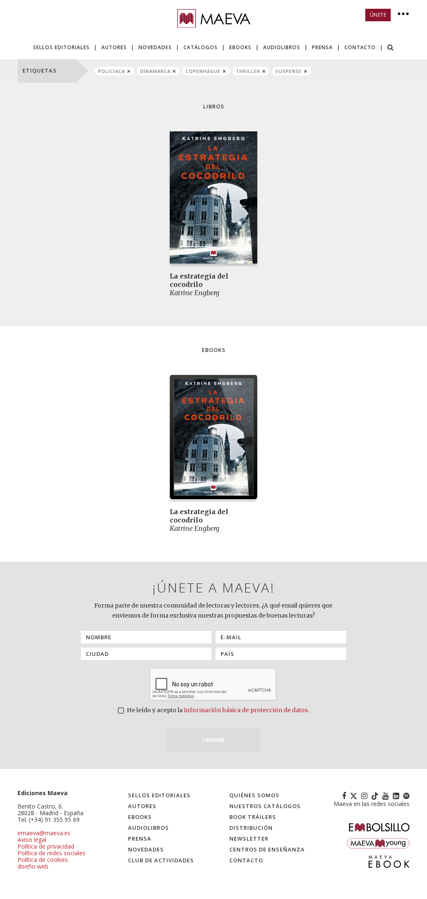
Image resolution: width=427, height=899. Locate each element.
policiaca (111, 71)
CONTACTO (360, 47)
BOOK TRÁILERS (252, 817)
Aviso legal (32, 840)
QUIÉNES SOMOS (254, 795)
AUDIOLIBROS (281, 47)
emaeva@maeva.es (44, 833)
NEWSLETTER (249, 838)
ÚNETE (378, 14)
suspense (288, 71)
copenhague (203, 71)
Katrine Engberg (194, 293)
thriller (248, 71)
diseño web (33, 866)
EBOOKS (240, 47)
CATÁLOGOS (200, 47)
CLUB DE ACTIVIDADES (161, 860)
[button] (391, 48)
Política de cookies (43, 860)
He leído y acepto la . (217, 710)
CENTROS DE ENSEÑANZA (267, 849)
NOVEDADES (155, 47)
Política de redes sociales (51, 853)
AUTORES (114, 47)
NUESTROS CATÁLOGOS (265, 806)
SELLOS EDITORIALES (61, 47)
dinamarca (155, 71)
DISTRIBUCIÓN (251, 827)
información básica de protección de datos (246, 710)
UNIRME (213, 739)
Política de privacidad (46, 846)
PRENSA (322, 47)
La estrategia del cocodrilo (199, 280)
